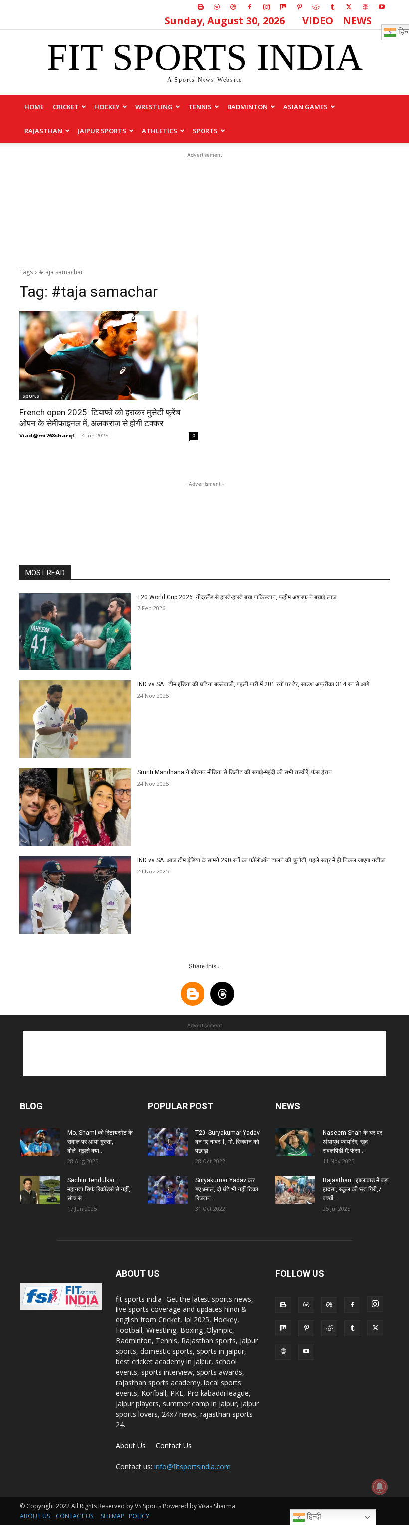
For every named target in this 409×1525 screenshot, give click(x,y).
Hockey (107, 106)
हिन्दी (313, 1516)
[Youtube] (381, 7)
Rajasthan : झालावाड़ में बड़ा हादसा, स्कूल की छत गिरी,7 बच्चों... (356, 1189)
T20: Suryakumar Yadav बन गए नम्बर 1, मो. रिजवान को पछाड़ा (227, 1141)
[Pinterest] (299, 7)
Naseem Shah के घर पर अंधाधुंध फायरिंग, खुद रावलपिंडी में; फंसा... (352, 1141)
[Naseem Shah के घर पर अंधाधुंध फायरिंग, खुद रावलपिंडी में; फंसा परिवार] (295, 1142)
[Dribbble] (233, 7)
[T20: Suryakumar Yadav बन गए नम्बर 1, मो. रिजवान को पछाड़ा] (168, 1142)
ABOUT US (35, 1516)
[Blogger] (200, 7)
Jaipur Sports (102, 130)
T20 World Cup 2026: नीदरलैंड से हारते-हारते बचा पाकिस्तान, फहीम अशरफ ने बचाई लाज (236, 597)
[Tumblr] (332, 7)
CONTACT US (74, 1516)
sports (205, 130)
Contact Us (174, 1445)
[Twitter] (348, 7)
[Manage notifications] (380, 1487)
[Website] (365, 7)
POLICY (139, 1516)
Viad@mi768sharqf (47, 435)
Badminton (247, 106)
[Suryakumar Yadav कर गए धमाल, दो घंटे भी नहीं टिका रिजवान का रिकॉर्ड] (168, 1190)
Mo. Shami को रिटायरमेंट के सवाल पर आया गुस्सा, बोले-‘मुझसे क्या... (100, 1141)
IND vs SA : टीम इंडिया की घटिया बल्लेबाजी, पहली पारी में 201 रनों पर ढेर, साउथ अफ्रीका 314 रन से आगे (253, 684)
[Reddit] (315, 7)
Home (34, 106)
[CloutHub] (216, 7)
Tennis (200, 106)
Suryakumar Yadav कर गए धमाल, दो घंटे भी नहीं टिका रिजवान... (226, 1189)
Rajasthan (43, 130)
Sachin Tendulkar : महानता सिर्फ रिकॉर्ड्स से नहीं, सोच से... (98, 1189)
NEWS (357, 20)
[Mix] (282, 7)
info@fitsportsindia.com (192, 1466)
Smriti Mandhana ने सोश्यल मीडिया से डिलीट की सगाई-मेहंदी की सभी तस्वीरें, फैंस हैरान (234, 772)
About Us (131, 1445)
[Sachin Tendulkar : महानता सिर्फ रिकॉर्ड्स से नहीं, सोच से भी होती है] (40, 1190)
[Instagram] (266, 7)
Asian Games (305, 106)
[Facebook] (249, 7)
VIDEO (317, 20)
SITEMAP (112, 1516)
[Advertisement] (204, 210)
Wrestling (154, 106)
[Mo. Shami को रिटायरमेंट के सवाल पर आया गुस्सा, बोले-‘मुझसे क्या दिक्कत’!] (40, 1142)
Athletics (159, 130)
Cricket (66, 106)
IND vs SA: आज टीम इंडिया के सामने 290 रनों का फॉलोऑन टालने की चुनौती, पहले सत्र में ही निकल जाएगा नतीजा (261, 860)
